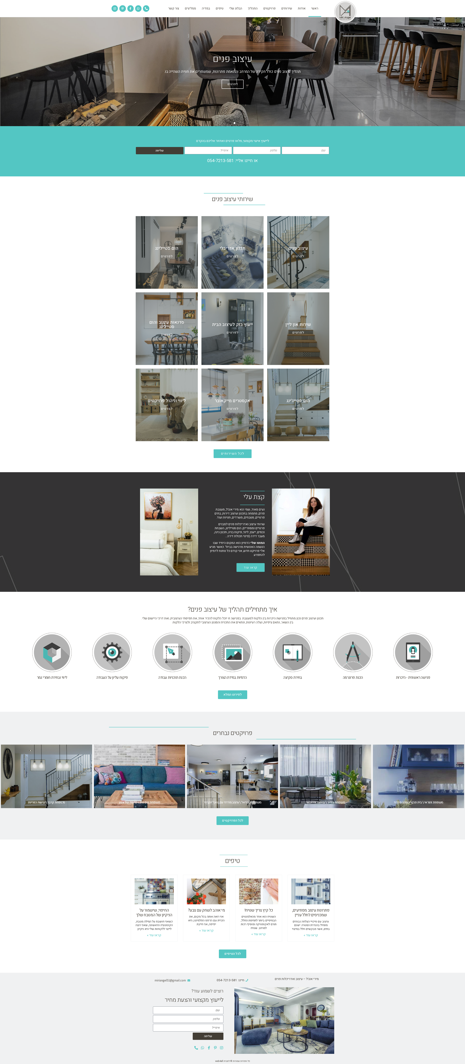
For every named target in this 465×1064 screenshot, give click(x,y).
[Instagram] (115, 8)
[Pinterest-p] (122, 8)
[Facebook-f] (130, 8)
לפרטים (232, 84)
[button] (238, 123)
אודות (302, 8)
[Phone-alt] (146, 8)
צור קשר (173, 8)
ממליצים (190, 8)
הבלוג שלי (235, 8)
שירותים (286, 8)
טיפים (219, 8)
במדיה (206, 8)
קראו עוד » (311, 935)
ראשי (314, 8)
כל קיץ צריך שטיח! (258, 910)
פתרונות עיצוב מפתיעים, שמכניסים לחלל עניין (310, 912)
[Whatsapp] (138, 8)
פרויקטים (269, 8)
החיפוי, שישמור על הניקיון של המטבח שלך (154, 912)
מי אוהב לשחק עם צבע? (206, 910)
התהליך (253, 8)
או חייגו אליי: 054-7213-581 (232, 161)
